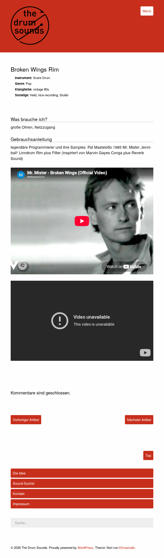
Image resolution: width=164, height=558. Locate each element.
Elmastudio (127, 547)
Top (148, 455)
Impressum (21, 503)
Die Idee (19, 473)
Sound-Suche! (24, 483)
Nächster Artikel (139, 419)
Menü (147, 11)
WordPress (85, 547)
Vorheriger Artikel (26, 419)
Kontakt (18, 493)
